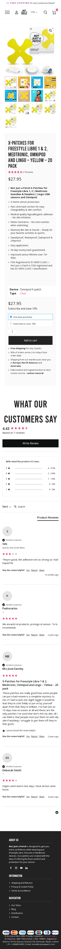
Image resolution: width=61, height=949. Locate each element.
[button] (51, 31)
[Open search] (45, 12)
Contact (15, 916)
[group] (30, 428)
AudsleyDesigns (50, 936)
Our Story (16, 905)
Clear (23, 293)
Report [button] (34, 570)
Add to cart (30, 340)
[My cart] (54, 12)
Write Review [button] (30, 443)
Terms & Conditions (21, 890)
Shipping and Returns (22, 882)
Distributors (17, 913)
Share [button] (41, 570)
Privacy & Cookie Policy (22, 886)
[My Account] (17, 12)
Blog (13, 909)
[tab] (48, 518)
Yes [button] (28, 570)
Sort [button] (5, 506)
